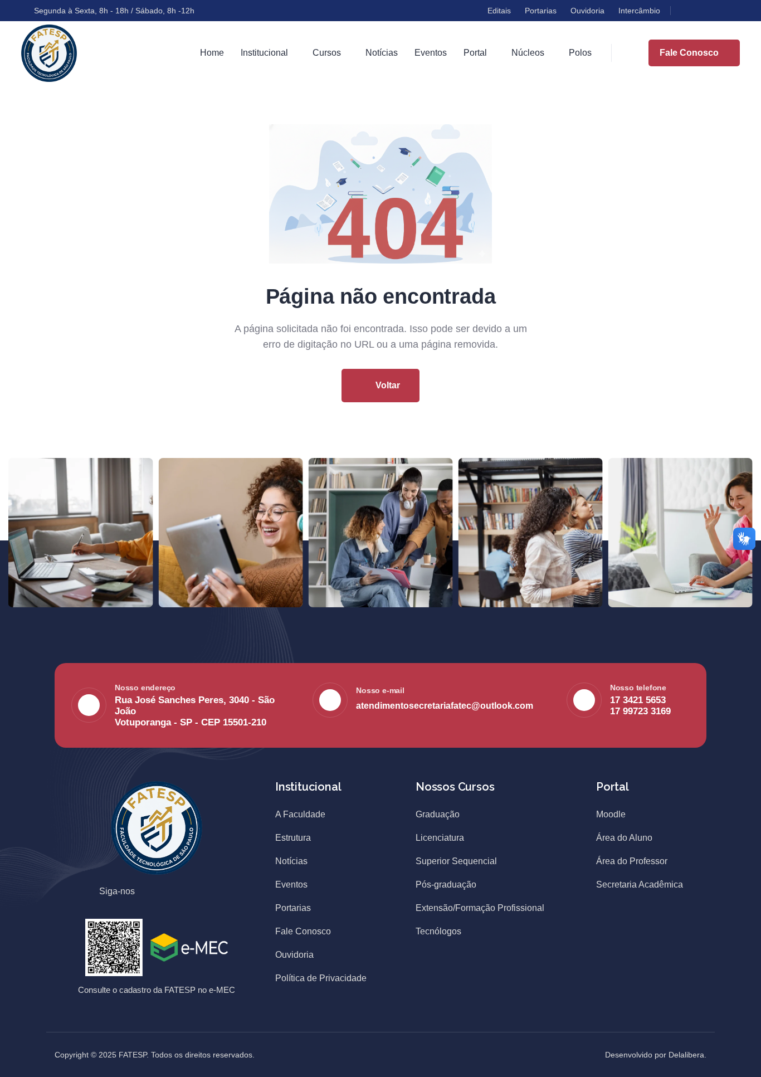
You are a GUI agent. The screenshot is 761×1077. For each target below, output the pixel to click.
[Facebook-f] (155, 892)
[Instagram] (705, 10)
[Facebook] (685, 10)
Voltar (386, 385)
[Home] (49, 53)
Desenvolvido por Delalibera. (655, 1054)
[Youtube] (725, 10)
